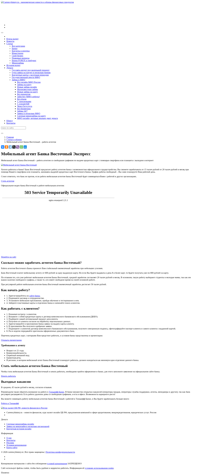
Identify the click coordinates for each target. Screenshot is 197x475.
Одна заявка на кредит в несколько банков (31, 72)
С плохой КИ (23, 104)
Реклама (10, 443)
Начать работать (8, 376)
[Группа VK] (26, 25)
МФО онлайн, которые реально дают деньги (37, 118)
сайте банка (34, 296)
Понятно (5, 473)
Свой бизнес (17, 56)
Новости (10, 41)
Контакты (10, 123)
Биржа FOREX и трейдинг (24, 60)
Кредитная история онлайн (18, 429)
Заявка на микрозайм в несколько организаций (27, 426)
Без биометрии (24, 109)
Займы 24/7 (22, 111)
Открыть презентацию (11, 340)
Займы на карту (24, 84)
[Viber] (17, 147)
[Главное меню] (2, 32)
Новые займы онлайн (27, 87)
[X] (14, 147)
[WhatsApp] (21, 147)
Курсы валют (12, 39)
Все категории (18, 46)
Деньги (9, 68)
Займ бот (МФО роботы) (28, 96)
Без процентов (23, 94)
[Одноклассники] (6, 147)
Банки (14, 48)
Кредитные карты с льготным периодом (30, 75)
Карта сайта (11, 447)
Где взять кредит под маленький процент (30, 70)
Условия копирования (16, 445)
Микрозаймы (18, 63)
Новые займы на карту (27, 92)
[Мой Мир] (25, 147)
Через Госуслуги (24, 106)
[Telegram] (10, 147)
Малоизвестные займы (27, 89)
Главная (10, 137)
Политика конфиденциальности (60, 452)
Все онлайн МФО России (29, 82)
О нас (9, 438)
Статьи (9, 44)
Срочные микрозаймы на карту (31, 116)
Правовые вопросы (20, 58)
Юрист (9, 121)
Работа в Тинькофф (10, 403)
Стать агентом (7, 181)
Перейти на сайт (8, 257)
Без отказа (21, 99)
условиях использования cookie (99, 468)
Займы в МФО (18, 80)
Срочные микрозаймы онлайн (20, 424)
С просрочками (24, 101)
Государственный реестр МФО (26, 77)
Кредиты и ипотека (21, 51)
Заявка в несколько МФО (28, 113)
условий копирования (57, 463)
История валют (13, 65)
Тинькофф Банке (56, 392)
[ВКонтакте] (2, 147)
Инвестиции (17, 53)
